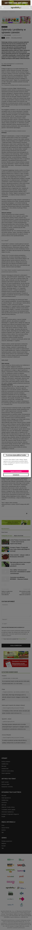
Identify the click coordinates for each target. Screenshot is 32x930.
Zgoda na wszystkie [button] (16, 471)
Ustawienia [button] (16, 474)
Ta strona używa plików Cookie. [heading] (16, 455)
